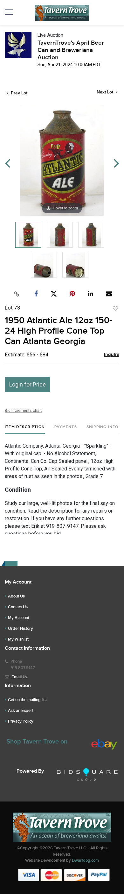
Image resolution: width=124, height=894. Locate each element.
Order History (20, 628)
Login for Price (27, 384)
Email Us (19, 677)
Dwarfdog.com (85, 860)
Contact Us (18, 607)
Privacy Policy (20, 721)
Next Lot (105, 92)
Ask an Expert (20, 710)
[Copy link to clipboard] (17, 294)
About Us (16, 596)
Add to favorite (115, 308)
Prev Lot (18, 93)
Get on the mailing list (27, 699)
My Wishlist (18, 639)
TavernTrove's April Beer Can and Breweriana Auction (71, 50)
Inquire (111, 355)
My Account (18, 617)
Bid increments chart (23, 410)
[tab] (25, 429)
